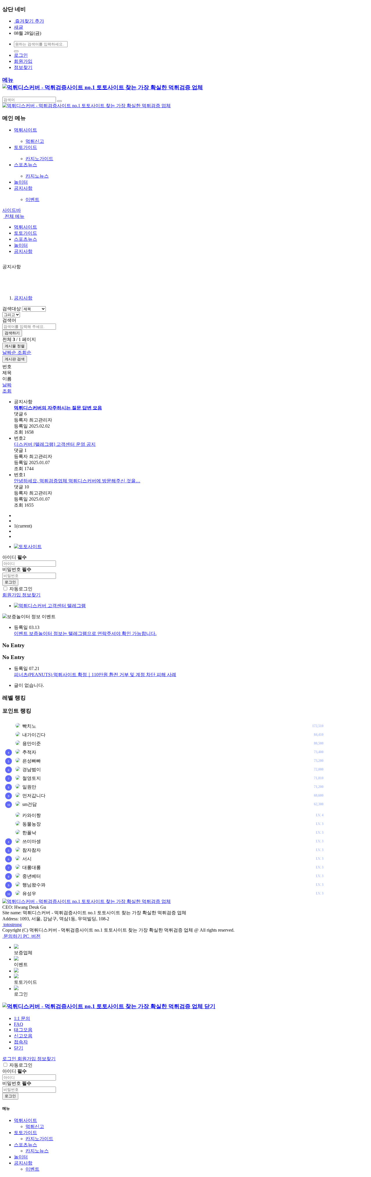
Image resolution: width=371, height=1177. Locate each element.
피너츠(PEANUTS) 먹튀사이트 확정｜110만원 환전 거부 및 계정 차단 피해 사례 (95, 674)
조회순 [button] (24, 352)
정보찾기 (23, 67)
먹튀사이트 (25, 1120)
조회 (7, 390)
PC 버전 (32, 936)
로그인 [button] (9, 1058)
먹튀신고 (35, 141)
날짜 (7, 384)
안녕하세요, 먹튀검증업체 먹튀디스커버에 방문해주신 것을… (77, 480)
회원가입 (23, 61)
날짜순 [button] (9, 352)
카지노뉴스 (37, 176)
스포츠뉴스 (25, 1144)
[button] (18, 1047)
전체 (13, 216)
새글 (18, 27)
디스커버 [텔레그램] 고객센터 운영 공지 (55, 444)
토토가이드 (25, 1132)
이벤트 (32, 199)
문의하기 (13, 936)
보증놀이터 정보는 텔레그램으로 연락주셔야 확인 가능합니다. (85, 633)
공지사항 (23, 297)
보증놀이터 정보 (31, 616)
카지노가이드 (39, 158)
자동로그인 (20, 588)
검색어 (9, 320)
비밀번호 (16, 569)
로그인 (21, 55)
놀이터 (21, 1156)
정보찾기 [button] (46, 1058)
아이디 (14, 557)
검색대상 (11, 308)
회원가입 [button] (27, 1058)
